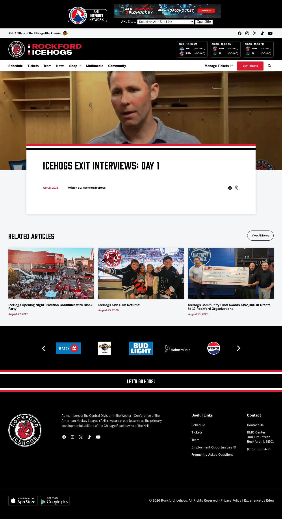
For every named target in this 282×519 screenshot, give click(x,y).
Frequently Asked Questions (212, 455)
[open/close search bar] (270, 66)
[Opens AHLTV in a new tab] (167, 11)
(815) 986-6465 (258, 449)
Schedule (15, 66)
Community (117, 66)
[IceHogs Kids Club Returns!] (141, 273)
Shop (73, 66)
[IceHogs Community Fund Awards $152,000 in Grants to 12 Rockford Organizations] (231, 273)
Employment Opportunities (211, 447)
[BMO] (68, 348)
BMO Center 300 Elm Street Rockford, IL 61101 (260, 437)
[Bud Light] (141, 348)
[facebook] (239, 33)
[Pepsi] (213, 348)
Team (47, 66)
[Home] (45, 49)
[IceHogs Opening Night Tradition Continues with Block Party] (51, 273)
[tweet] (236, 188)
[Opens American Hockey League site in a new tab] (87, 15)
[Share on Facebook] (230, 188)
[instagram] (247, 33)
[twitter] (254, 33)
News (60, 66)
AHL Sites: (129, 21)
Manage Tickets (217, 66)
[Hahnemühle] (177, 348)
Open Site (204, 21)
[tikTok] (262, 33)
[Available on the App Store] (23, 501)
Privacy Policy (231, 500)
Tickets (33, 66)
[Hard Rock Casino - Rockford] (104, 348)
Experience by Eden (259, 500)
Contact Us (255, 425)
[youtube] (270, 33)
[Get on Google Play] (55, 501)
